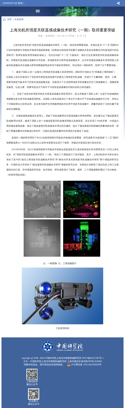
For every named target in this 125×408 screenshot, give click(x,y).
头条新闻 (18, 19)
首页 (9, 19)
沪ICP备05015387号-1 (93, 358)
